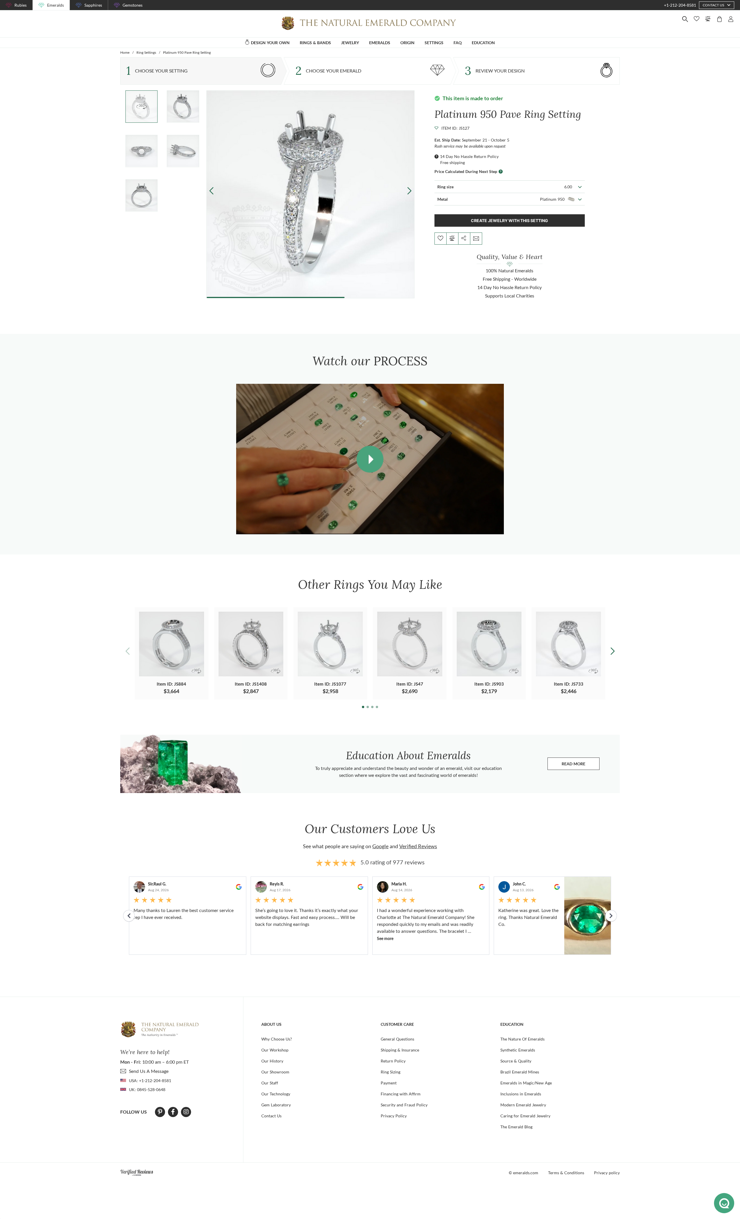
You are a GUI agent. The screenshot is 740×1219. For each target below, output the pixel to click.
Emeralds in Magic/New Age (526, 1082)
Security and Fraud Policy (404, 1104)
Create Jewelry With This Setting (509, 220)
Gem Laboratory (276, 1104)
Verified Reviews (418, 846)
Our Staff (269, 1082)
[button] (409, 190)
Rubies (20, 5)
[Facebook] (173, 1112)
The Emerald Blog (516, 1126)
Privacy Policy (394, 1115)
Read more (581, 765)
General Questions (397, 1038)
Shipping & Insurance (400, 1049)
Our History (272, 1060)
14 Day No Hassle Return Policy (469, 156)
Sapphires (93, 5)
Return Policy (393, 1060)
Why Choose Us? (276, 1038)
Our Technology (275, 1093)
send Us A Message (149, 1071)
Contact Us (271, 1115)
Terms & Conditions (566, 1172)
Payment (389, 1082)
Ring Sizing (390, 1071)
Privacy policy (607, 1172)
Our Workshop (274, 1049)
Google (380, 846)
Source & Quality (515, 1060)
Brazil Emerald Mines (519, 1071)
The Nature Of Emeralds (522, 1038)
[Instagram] (186, 1112)
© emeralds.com (523, 1172)
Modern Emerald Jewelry (523, 1104)
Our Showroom (275, 1071)
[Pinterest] (160, 1112)
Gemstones (133, 5)
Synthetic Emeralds (517, 1049)
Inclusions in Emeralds (520, 1093)
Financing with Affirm (401, 1093)
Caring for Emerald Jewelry (525, 1115)
